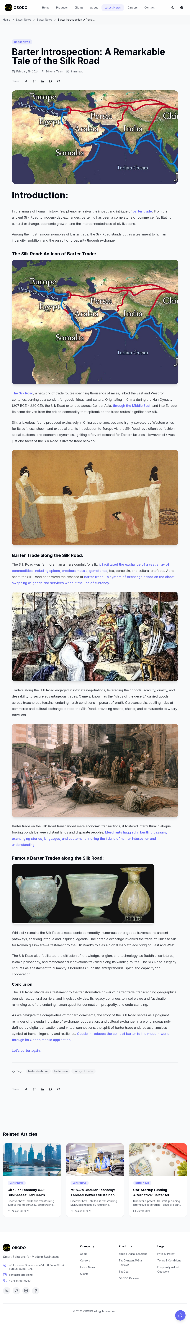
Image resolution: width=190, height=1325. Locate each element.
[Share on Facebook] (26, 81)
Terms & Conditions (169, 1260)
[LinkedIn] (6, 1290)
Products (62, 7)
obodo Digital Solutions (133, 1253)
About (94, 7)
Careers (132, 7)
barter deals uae (38, 1071)
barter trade (142, 211)
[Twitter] (16, 1290)
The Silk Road (22, 393)
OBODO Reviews (129, 1278)
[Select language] (181, 7)
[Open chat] (180, 1315)
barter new (61, 1071)
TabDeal (124, 1271)
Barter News (44, 19)
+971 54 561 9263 (20, 1280)
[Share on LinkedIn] (42, 81)
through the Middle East (131, 406)
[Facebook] (35, 1290)
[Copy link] (58, 81)
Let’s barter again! (26, 1050)
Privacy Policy (166, 1253)
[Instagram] (26, 1290)
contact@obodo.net (21, 1274)
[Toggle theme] (172, 7)
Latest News (112, 7)
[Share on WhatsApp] (50, 81)
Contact (149, 7)
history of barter (83, 1071)
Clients (78, 7)
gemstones (98, 571)
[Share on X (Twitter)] (34, 81)
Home (46, 7)
